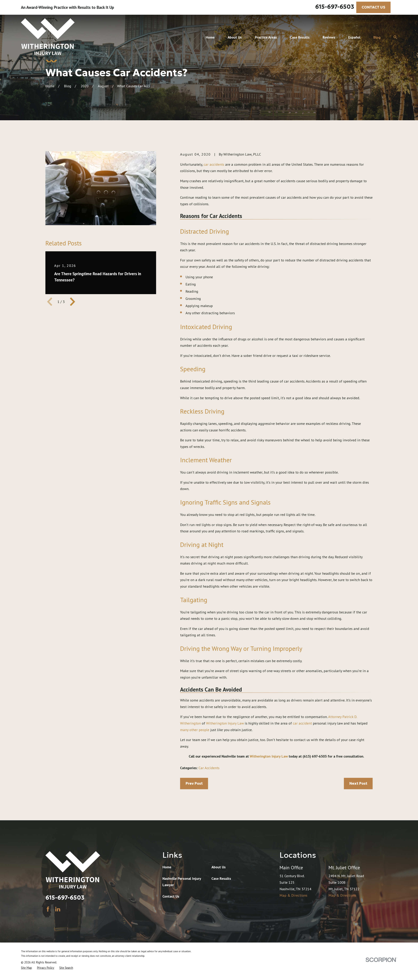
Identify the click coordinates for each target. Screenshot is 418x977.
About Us (218, 867)
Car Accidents (209, 768)
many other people (194, 729)
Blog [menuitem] (376, 37)
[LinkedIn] (57, 909)
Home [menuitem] (210, 37)
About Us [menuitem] (235, 37)
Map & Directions (293, 895)
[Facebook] (47, 909)
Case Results (221, 878)
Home (166, 867)
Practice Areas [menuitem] (266, 37)
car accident (302, 723)
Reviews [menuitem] (329, 37)
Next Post (358, 783)
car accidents (214, 164)
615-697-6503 (334, 6)
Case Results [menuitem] (300, 37)
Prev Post (194, 783)
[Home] (48, 37)
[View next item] (72, 301)
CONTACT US (373, 7)
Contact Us (170, 896)
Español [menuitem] (354, 37)
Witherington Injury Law (225, 723)
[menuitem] (26, 967)
